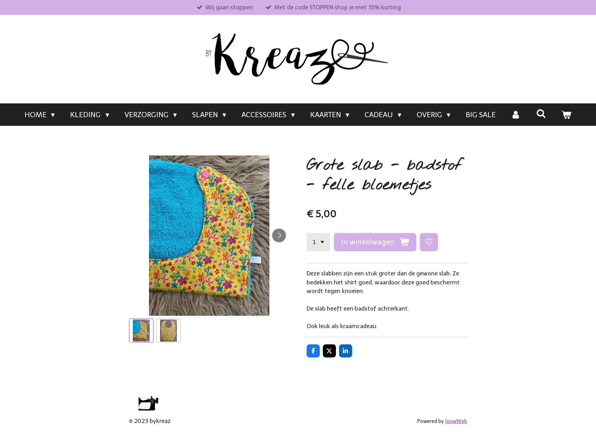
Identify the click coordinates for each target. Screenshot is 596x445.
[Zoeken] (541, 113)
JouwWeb (456, 421)
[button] (141, 330)
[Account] (516, 114)
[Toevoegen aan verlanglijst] (429, 242)
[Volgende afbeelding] (279, 235)
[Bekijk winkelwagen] (566, 114)
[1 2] (318, 242)
